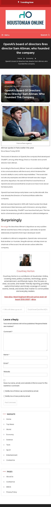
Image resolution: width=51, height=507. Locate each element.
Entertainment (11, 455)
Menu (7, 35)
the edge (4, 226)
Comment (8, 331)
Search (44, 35)
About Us (9, 477)
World (8, 429)
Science (9, 440)
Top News (10, 424)
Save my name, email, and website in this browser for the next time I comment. (25, 384)
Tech (8, 445)
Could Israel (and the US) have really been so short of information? (39, 309)
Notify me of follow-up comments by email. (22, 391)
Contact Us (10, 460)
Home (8, 419)
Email (6, 363)
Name (6, 354)
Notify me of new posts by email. (17, 396)
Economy (9, 82)
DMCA (8, 487)
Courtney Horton (27, 86)
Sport (8, 450)
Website (7, 372)
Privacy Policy (11, 492)
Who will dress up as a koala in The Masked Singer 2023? (14, 309)
